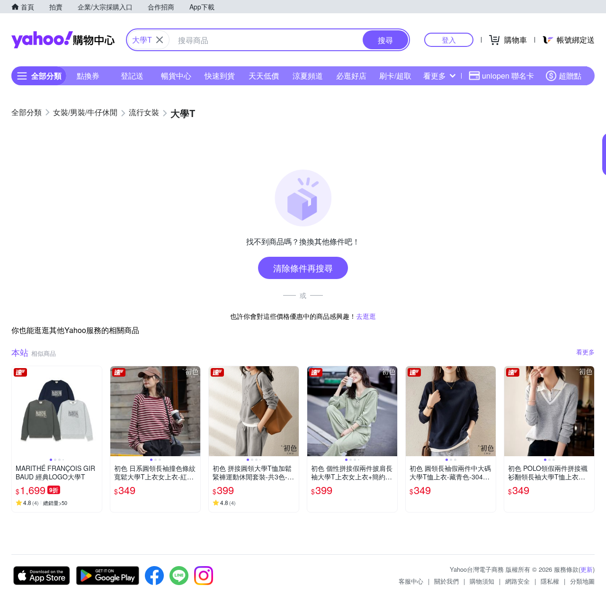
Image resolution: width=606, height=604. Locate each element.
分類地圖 (582, 581)
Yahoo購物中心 (63, 39)
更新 (586, 569)
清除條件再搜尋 (303, 267)
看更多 (434, 75)
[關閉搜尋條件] (159, 39)
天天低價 (264, 75)
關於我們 (446, 581)
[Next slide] (95, 411)
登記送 (132, 75)
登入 (449, 40)
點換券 (88, 75)
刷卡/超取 (395, 75)
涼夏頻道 (308, 75)
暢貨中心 (176, 75)
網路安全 (517, 581)
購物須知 (482, 581)
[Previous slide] (18, 411)
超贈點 (570, 75)
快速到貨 (220, 75)
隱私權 (550, 581)
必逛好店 (351, 75)
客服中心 (411, 581)
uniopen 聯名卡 (508, 75)
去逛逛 (366, 316)
